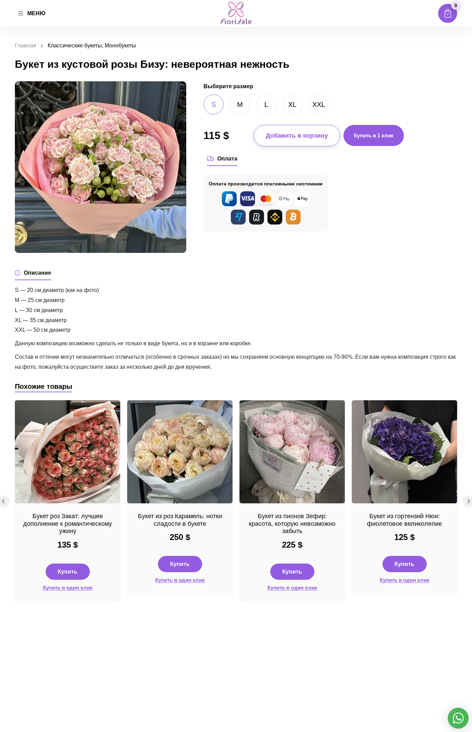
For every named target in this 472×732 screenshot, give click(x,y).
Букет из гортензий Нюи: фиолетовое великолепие (404, 520)
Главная (25, 45)
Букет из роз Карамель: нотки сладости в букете (180, 520)
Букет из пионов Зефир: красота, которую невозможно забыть (292, 523)
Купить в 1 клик (374, 135)
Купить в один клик (68, 588)
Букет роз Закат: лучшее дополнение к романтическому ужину (67, 523)
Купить (67, 572)
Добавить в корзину (297, 135)
